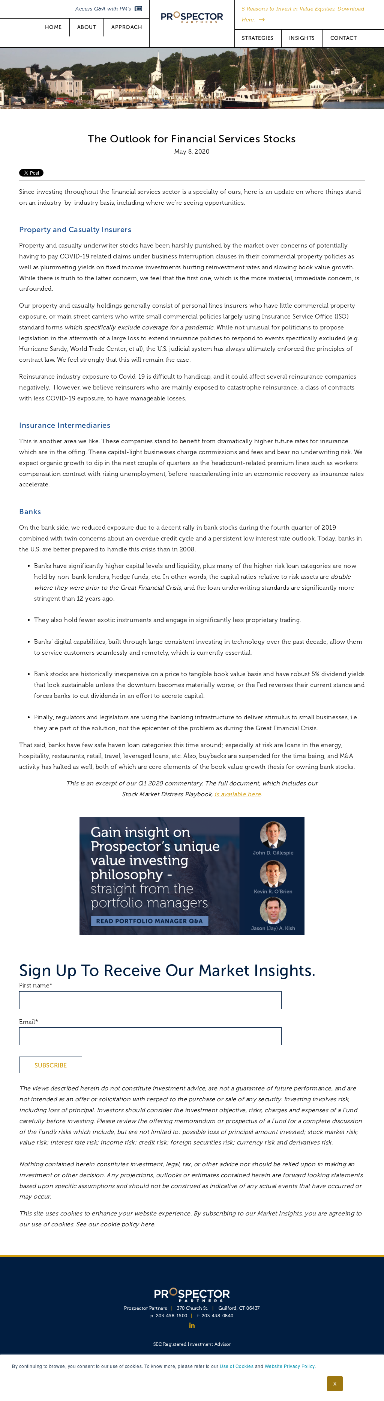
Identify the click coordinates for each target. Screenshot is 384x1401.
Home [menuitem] (53, 27)
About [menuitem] (86, 27)
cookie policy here (127, 1224)
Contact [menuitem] (343, 38)
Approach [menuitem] (126, 27)
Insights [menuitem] (302, 38)
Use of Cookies (237, 1366)
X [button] (335, 1383)
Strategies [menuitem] (258, 38)
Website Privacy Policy (290, 1366)
